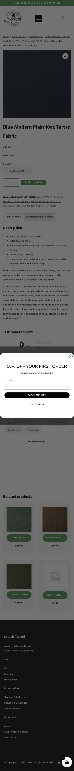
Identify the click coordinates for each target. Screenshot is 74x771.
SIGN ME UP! (37, 395)
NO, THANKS (37, 404)
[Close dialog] (71, 356)
